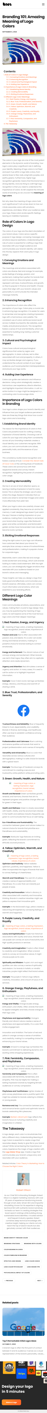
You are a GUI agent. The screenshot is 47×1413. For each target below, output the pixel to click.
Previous (9, 1281)
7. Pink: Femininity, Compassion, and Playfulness (23, 120)
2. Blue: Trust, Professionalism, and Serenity (25, 102)
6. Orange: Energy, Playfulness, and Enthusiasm (22, 115)
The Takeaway (11, 124)
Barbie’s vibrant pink (19, 1117)
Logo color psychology (13, 1267)
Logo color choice (32, 1261)
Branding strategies (12, 1244)
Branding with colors (33, 1244)
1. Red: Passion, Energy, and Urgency (23, 99)
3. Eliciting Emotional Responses (21, 94)
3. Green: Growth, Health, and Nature (23, 104)
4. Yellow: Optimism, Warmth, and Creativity (22, 108)
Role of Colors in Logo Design (16, 75)
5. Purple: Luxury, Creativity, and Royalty (24, 111)
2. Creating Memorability (18, 92)
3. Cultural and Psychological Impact (23, 82)
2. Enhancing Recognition (18, 80)
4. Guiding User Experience (19, 84)
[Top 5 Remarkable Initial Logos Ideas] (23, 1321)
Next (39, 1281)
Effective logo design (12, 1261)
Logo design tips (33, 1267)
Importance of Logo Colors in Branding (20, 87)
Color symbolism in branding (15, 1255)
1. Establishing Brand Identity (19, 89)
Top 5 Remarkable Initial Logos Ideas (19, 1341)
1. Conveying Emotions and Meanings (22, 77)
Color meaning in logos (13, 1249)
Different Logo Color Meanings (17, 97)
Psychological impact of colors (17, 1273)
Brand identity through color (16, 1238)
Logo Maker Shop (13, 1152)
